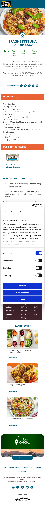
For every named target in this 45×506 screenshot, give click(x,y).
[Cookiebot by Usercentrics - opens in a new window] (32, 205)
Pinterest (22, 487)
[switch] (38, 260)
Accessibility (22, 471)
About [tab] (36, 212)
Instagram (13, 487)
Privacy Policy (14, 467)
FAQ (5, 467)
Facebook (17, 487)
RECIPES (10, 11)
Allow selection (22, 292)
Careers (38, 467)
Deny (22, 299)
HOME (4, 11)
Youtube (27, 487)
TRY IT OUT (22, 457)
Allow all (22, 286)
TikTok (31, 487)
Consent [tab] (8, 212)
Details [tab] (22, 212)
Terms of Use (27, 467)
